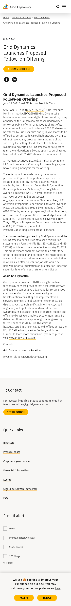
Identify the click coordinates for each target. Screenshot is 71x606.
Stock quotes (16, 547)
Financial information (16, 470)
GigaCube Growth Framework (20, 489)
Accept (24, 597)
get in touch (16, 412)
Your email (8, 563)
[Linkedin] (14, 79)
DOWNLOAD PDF (21, 69)
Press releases (42, 17)
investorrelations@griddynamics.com (26, 404)
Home (6, 17)
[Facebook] (6, 79)
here (58, 588)
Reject (47, 597)
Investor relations (21, 17)
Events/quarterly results (22, 537)
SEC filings (14, 556)
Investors (8, 442)
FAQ (5, 498)
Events (7, 479)
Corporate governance (16, 461)
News (12, 528)
